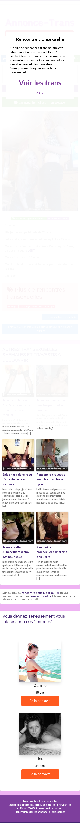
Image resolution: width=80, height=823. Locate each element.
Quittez (40, 93)
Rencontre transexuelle (40, 801)
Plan (17, 811)
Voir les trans (40, 82)
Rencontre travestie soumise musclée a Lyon (50, 479)
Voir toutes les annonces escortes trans (43, 811)
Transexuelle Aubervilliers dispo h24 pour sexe (15, 551)
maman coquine (40, 596)
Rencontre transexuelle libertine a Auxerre (51, 551)
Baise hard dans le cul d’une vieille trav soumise (17, 479)
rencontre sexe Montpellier (40, 592)
